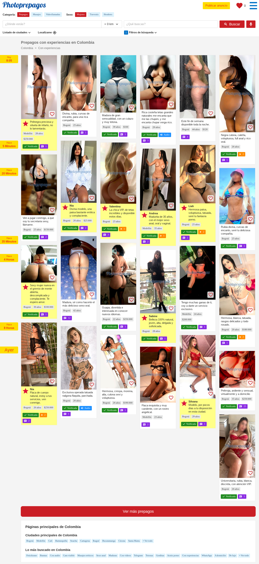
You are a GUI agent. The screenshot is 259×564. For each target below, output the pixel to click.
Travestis (94, 14)
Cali (50, 540)
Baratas (43, 555)
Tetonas (149, 555)
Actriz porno (173, 555)
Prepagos (23, 14)
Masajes (37, 14)
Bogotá (29, 540)
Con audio (55, 555)
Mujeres (81, 14)
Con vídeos (125, 555)
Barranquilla (61, 540)
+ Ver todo (148, 540)
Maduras (113, 555)
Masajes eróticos (85, 555)
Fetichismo (31, 555)
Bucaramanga (108, 540)
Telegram (138, 555)
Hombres (108, 14)
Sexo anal (101, 555)
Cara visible (69, 555)
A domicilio (220, 555)
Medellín (40, 540)
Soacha (73, 540)
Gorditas (160, 555)
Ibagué (96, 540)
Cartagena (85, 540)
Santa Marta (134, 540)
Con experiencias (190, 555)
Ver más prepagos (138, 511)
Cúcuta (121, 540)
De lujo (232, 555)
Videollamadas (53, 14)
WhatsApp (207, 555)
